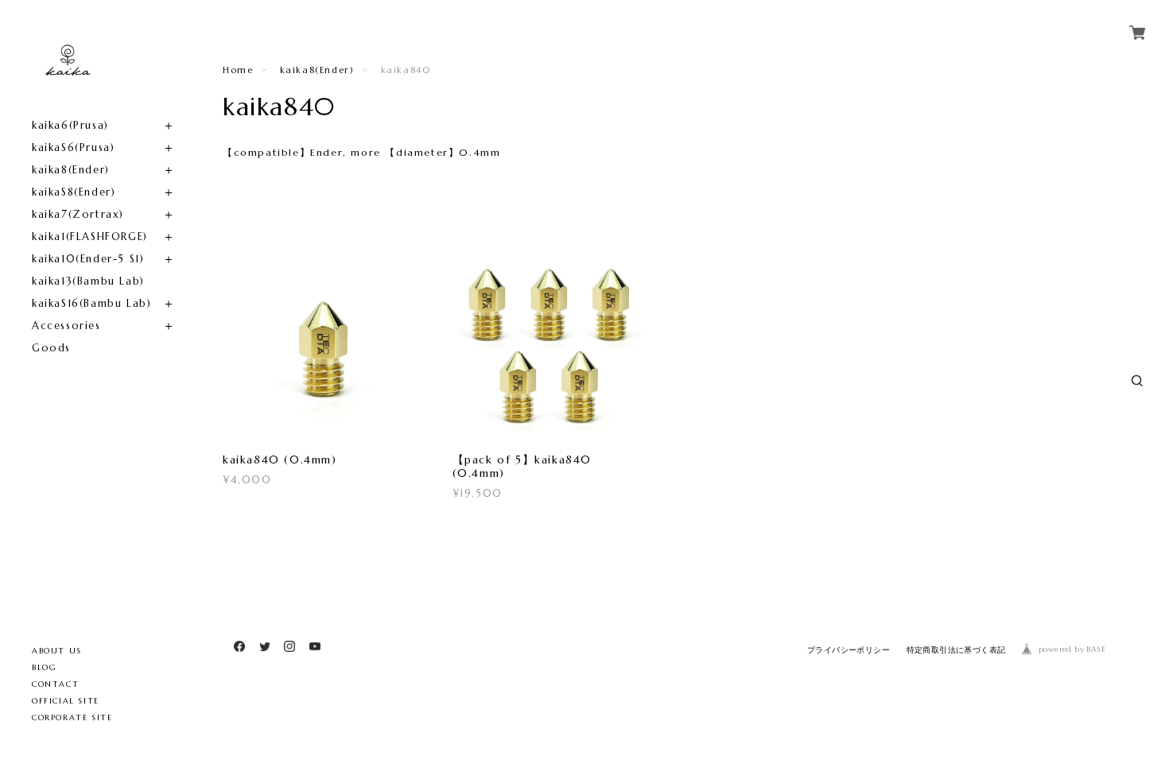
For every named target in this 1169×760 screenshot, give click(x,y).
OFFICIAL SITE (65, 701)
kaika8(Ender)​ (71, 170)
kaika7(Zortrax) (78, 214)
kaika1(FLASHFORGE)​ (90, 236)
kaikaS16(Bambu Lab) (91, 303)
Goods (51, 348)
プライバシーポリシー (848, 650)
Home (238, 70)
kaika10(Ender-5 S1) (88, 259)
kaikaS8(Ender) (73, 192)
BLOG (44, 667)
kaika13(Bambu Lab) (88, 281)
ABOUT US (57, 651)
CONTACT (55, 684)
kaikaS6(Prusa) (73, 147)
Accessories (66, 325)
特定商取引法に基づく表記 (956, 650)
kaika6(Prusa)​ (70, 125)
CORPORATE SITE (72, 717)
